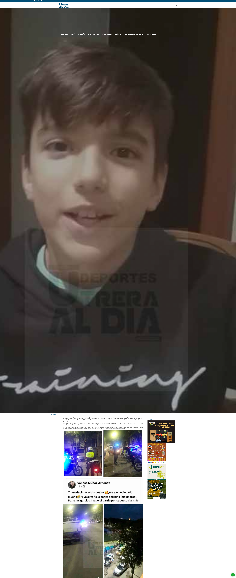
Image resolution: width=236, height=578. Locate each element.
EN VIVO (173, 5)
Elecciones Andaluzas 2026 (147, 5)
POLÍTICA (122, 5)
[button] (233, 575)
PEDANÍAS (138, 5)
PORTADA (116, 5)
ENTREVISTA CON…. (165, 5)
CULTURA (133, 5)
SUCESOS (127, 5)
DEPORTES (157, 5)
